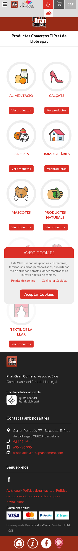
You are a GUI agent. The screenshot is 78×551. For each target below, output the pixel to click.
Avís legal (13, 490)
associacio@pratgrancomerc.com (38, 452)
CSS (11, 530)
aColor (45, 525)
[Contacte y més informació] (33, 548)
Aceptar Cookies (39, 294)
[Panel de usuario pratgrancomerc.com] (48, 6)
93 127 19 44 (22, 441)
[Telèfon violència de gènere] (59, 548)
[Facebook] (11, 480)
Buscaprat (32, 525)
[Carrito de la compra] (59, 4)
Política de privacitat (38, 490)
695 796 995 (22, 447)
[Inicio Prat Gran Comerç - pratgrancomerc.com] (23, 4)
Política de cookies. (23, 280)
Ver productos (21, 110)
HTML (67, 525)
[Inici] (19, 548)
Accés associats (48, 13)
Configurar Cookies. (54, 280)
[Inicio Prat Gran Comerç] (11, 366)
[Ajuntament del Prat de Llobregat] (22, 404)
